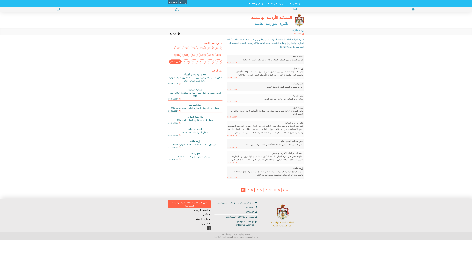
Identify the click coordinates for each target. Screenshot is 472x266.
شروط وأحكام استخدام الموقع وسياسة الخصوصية (189, 204)
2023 (194, 48)
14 (261, 190)
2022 (186, 48)
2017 (194, 55)
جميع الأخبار (175, 61)
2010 (186, 61)
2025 (210, 48)
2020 (218, 55)
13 (266, 190)
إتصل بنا (205, 223)
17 (247, 190)
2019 (210, 55)
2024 (202, 48)
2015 (177, 55)
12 (270, 190)
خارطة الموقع (202, 219)
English (173, 2)
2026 (218, 48)
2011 (194, 61)
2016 (186, 55)
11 (275, 190)
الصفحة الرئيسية (201, 210)
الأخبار (206, 214)
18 (243, 190)
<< (287, 190)
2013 (210, 61)
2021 (177, 48)
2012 (202, 61)
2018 (202, 55)
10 (279, 190)
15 (257, 190)
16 (252, 190)
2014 (218, 61)
